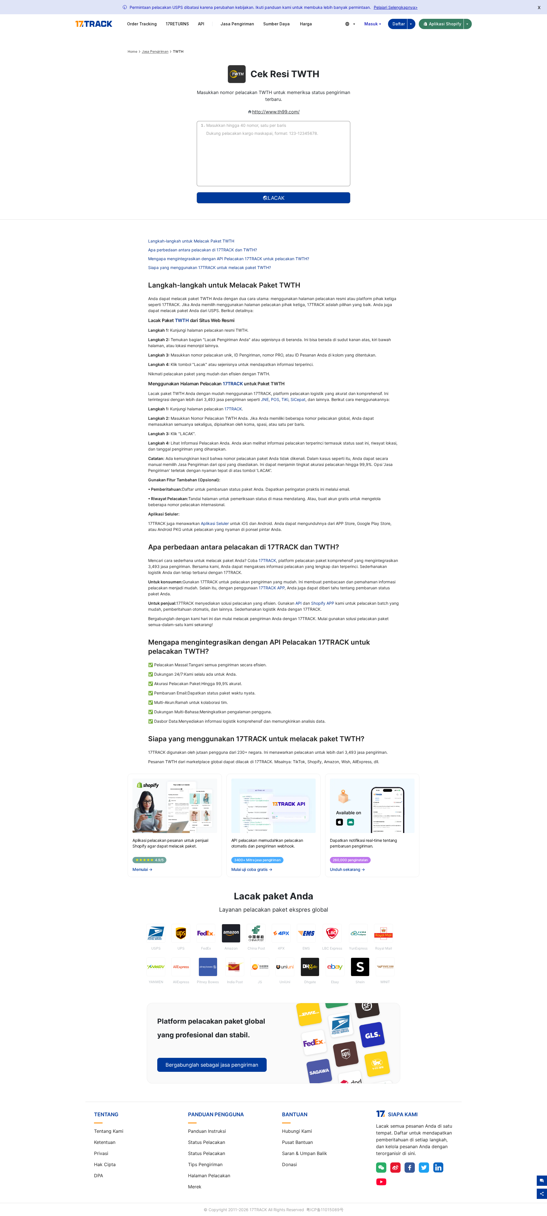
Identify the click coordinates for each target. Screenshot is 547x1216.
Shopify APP (322, 603)
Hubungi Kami (297, 1131)
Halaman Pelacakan (209, 1175)
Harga (306, 23)
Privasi (101, 1153)
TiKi (284, 399)
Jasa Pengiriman (155, 52)
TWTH (182, 320)
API (201, 23)
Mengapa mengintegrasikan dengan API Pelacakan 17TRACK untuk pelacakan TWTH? (228, 258)
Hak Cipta (105, 1164)
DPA (98, 1175)
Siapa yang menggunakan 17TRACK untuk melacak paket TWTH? (209, 267)
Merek (194, 1186)
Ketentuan (104, 1142)
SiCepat (298, 399)
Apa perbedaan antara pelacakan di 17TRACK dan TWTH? (202, 249)
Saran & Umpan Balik (304, 1153)
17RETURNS (177, 23)
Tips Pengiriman (205, 1164)
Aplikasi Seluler (215, 523)
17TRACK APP (272, 587)
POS (275, 399)
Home (132, 52)
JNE (265, 399)
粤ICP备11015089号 (325, 1209)
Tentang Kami (108, 1131)
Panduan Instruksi (207, 1131)
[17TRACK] (93, 24)
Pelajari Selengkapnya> (396, 7)
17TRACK (233, 383)
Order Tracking (142, 23)
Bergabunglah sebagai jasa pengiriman (212, 1065)
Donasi (289, 1164)
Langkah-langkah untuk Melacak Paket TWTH (191, 241)
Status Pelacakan (206, 1142)
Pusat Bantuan (297, 1142)
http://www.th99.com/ (276, 112)
